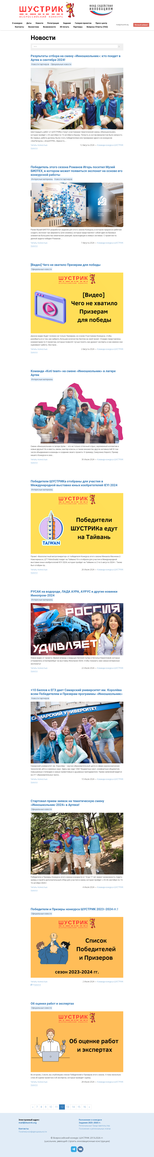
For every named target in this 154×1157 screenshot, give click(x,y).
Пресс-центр (101, 23)
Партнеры (78, 27)
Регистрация (53, 23)
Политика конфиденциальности (33, 1131)
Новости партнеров (40, 64)
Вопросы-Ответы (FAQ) (97, 27)
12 (62, 1106)
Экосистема (33, 27)
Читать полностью (39, 145)
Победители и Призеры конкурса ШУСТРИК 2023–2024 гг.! (74, 909)
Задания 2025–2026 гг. (90, 1122)
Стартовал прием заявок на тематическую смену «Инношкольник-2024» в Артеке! (67, 803)
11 (56, 1106)
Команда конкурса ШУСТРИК (110, 145)
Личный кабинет (141, 25)
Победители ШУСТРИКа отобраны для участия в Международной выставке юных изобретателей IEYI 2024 (74, 483)
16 (84, 1106)
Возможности (49, 27)
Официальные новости (61, 64)
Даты (29, 23)
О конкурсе (17, 23)
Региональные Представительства (94, 1125)
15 (79, 1106)
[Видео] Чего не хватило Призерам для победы (66, 265)
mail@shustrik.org (122, 25)
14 (73, 1106)
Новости (40, 23)
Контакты (19, 27)
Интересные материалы (42, 179)
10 (50, 1106)
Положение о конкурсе (90, 1119)
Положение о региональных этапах (95, 1128)
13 (67, 1106)
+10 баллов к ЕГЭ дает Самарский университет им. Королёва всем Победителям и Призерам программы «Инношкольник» (76, 692)
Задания (67, 23)
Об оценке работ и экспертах (52, 1003)
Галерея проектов (83, 23)
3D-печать (65, 27)
